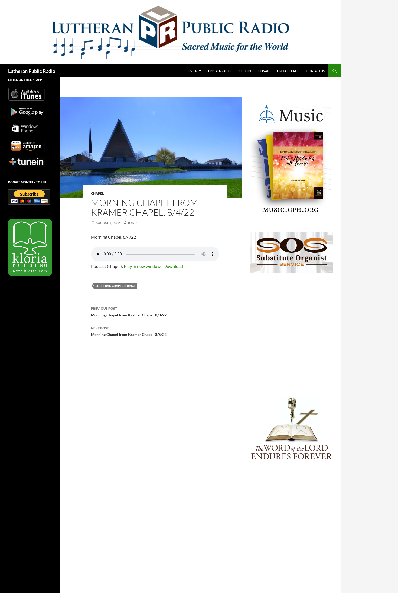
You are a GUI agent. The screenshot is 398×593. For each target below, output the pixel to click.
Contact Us (315, 71)
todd (132, 223)
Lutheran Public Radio (31, 71)
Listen (192, 71)
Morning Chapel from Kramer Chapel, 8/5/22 (129, 331)
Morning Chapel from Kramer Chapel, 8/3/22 (129, 311)
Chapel (97, 193)
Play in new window (142, 266)
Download (173, 266)
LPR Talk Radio (219, 71)
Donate (264, 71)
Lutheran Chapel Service (115, 285)
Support (244, 71)
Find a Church (288, 71)
